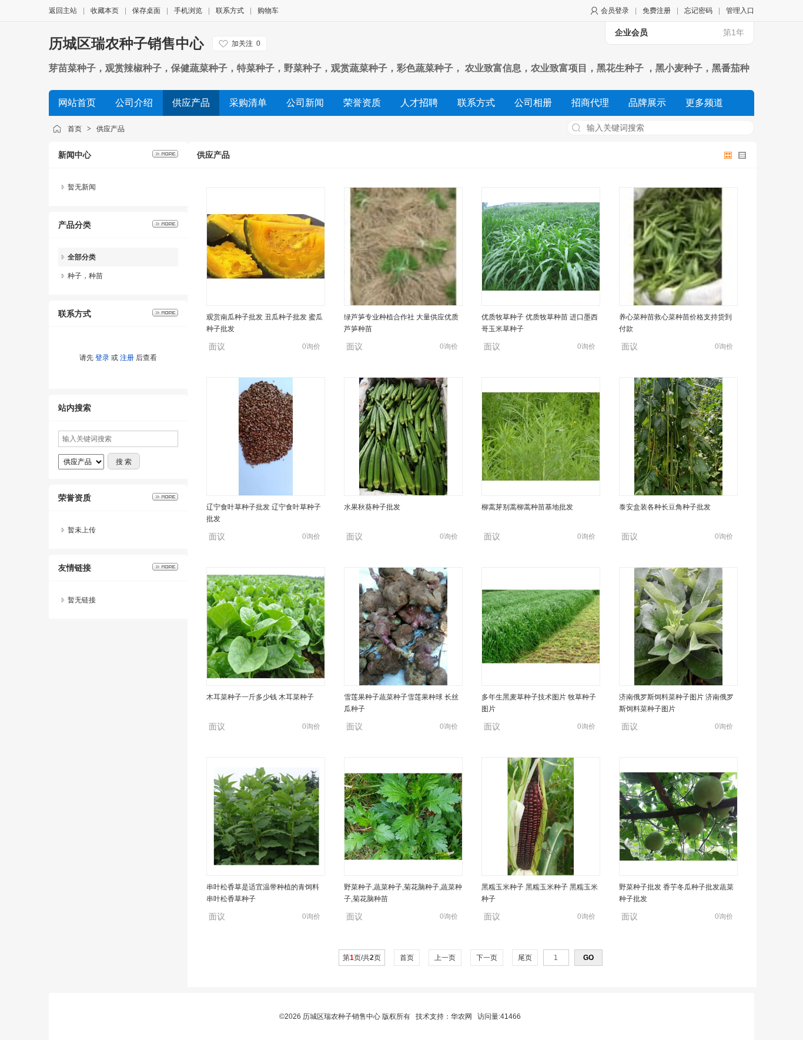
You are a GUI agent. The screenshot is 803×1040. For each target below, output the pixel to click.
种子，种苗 (85, 276)
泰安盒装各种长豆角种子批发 (665, 507)
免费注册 (657, 10)
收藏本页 (105, 10)
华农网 (461, 1016)
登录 (102, 358)
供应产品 (110, 129)
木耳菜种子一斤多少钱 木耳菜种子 (260, 697)
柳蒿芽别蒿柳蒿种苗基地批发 (527, 507)
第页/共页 (362, 958)
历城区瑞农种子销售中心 (126, 43)
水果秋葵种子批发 (372, 507)
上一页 (445, 958)
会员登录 (615, 10)
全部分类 (82, 257)
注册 (127, 358)
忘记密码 (698, 10)
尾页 (525, 958)
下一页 (486, 958)
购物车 (268, 10)
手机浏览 (188, 10)
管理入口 (740, 10)
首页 (75, 129)
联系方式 (230, 10)
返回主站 (63, 10)
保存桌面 (146, 10)
